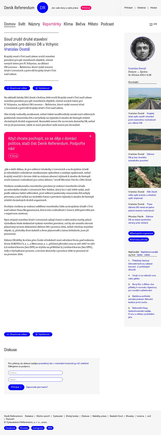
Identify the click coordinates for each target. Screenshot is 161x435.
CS (151, 24)
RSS (50, 428)
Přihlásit (128, 7)
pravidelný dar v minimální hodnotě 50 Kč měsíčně (64, 363)
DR (42, 7)
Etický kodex (72, 416)
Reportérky (52, 24)
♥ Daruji (86, 8)
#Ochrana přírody (138, 239)
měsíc (147, 254)
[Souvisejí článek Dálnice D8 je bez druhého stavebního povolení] (142, 140)
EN (155, 24)
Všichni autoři (43, 416)
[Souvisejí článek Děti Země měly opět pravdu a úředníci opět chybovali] (142, 177)
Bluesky (130, 416)
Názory (34, 24)
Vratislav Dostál (17, 49)
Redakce (29, 416)
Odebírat (141, 7)
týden (140, 254)
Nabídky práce (99, 416)
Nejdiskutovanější (149, 252)
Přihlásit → (16, 387)
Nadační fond (116, 416)
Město (93, 24)
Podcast (107, 24)
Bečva (80, 24)
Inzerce (140, 416)
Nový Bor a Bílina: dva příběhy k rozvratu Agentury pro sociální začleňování (142, 287)
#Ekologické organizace (141, 233)
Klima (68, 24)
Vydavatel (58, 416)
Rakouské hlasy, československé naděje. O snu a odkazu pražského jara (141, 312)
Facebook (10, 428)
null (149, 416)
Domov (10, 24)
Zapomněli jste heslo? (37, 387)
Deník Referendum (19, 7)
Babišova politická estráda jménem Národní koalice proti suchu (140, 299)
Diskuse (85, 416)
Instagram (38, 428)
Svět (21, 24)
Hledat (153, 7)
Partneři (10, 419)
